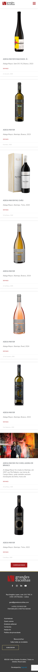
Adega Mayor (9, 130)
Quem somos (9, 621)
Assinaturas (8, 618)
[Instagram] (17, 586)
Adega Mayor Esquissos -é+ (15, 59)
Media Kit (7, 630)
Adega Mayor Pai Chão (13, 200)
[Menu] (27, 3)
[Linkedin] (21, 586)
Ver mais (5, 68)
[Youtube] (26, 586)
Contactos (7, 627)
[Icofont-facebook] (12, 586)
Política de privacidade (12, 632)
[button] (19, 565)
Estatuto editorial (10, 624)
